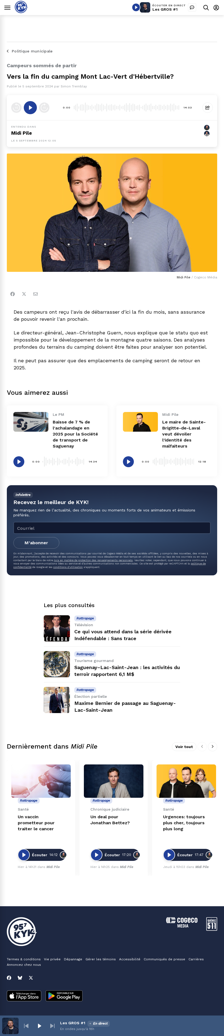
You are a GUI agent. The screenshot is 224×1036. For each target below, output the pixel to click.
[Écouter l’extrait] (30, 107)
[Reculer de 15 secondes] (16, 107)
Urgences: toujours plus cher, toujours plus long (184, 822)
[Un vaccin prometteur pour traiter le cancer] (41, 781)
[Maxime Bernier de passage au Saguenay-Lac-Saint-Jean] (57, 700)
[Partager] (207, 107)
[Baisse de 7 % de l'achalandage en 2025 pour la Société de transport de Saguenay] (30, 422)
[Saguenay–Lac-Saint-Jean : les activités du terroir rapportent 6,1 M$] (57, 664)
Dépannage (73, 959)
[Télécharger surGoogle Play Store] (64, 996)
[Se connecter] (216, 7)
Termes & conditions (24, 959)
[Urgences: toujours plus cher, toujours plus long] (186, 781)
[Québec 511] (211, 929)
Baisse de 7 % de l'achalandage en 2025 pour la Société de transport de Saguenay (75, 434)
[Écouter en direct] (136, 7)
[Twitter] (24, 294)
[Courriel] (35, 294)
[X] (31, 978)
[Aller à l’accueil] (21, 11)
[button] (26, 1025)
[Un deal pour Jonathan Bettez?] (113, 781)
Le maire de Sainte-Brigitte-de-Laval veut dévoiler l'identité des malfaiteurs (184, 434)
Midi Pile (21, 133)
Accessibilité (129, 959)
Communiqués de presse (164, 959)
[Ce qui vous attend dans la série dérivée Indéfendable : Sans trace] (57, 628)
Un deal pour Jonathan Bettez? (110, 819)
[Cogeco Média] (182, 926)
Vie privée (52, 959)
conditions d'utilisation (68, 567)
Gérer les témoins (101, 959)
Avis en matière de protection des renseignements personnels (93, 560)
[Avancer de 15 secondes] (44, 107)
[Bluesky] (20, 978)
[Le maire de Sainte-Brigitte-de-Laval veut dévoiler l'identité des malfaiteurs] (140, 422)
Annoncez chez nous (24, 965)
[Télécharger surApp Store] (24, 996)
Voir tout (184, 746)
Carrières (196, 959)
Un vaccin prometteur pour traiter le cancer (36, 822)
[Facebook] (12, 294)
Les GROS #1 (165, 9)
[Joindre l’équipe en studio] (192, 7)
